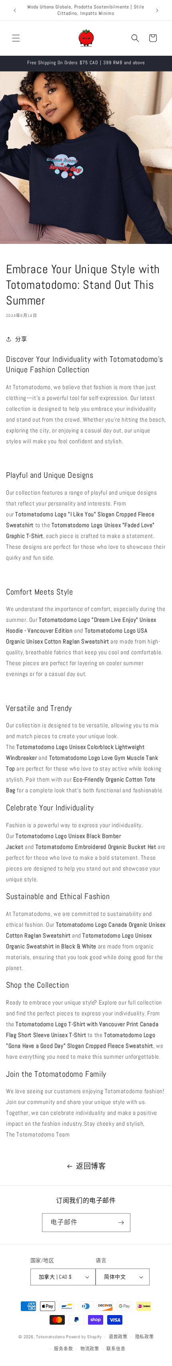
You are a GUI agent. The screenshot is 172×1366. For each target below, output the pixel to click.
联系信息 (115, 1349)
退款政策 (118, 1337)
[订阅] (121, 1222)
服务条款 (63, 1349)
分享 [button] (21, 339)
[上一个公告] (15, 10)
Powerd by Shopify (83, 1337)
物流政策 (89, 1349)
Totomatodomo (50, 1337)
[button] (16, 38)
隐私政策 (144, 1337)
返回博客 (91, 1166)
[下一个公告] (157, 10)
